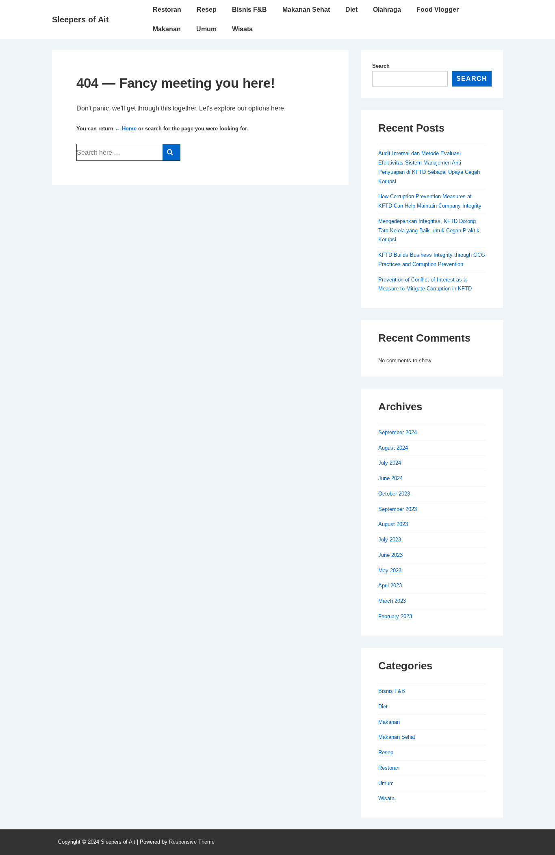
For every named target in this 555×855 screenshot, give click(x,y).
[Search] (171, 152)
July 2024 (389, 463)
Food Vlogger (437, 9)
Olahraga (387, 9)
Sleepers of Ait (80, 19)
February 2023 (395, 616)
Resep (207, 9)
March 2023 (392, 601)
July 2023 (389, 540)
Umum (206, 29)
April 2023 (390, 585)
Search (381, 66)
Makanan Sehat (306, 9)
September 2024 (397, 432)
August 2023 (393, 524)
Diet (351, 9)
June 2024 (390, 478)
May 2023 (389, 570)
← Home (126, 129)
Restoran (167, 9)
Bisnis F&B (249, 9)
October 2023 (394, 494)
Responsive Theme (192, 842)
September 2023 (397, 509)
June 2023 (390, 555)
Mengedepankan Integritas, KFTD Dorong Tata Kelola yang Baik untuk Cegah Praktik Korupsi (428, 230)
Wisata (242, 29)
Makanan (167, 29)
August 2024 (393, 448)
